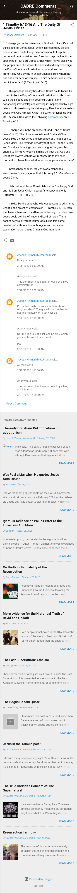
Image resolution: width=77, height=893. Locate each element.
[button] (72, 25)
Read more (66, 463)
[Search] (72, 7)
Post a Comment (16, 403)
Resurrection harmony (19, 832)
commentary (55, 117)
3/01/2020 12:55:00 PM (30, 395)
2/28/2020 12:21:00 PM (30, 290)
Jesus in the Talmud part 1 (22, 744)
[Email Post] (12, 242)
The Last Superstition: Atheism (26, 660)
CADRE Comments (38, 6)
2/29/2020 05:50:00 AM (30, 349)
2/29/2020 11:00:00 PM (30, 370)
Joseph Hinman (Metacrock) (34, 255)
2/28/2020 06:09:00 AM (30, 265)
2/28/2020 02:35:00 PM (30, 318)
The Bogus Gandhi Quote (21, 702)
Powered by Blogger (41, 879)
